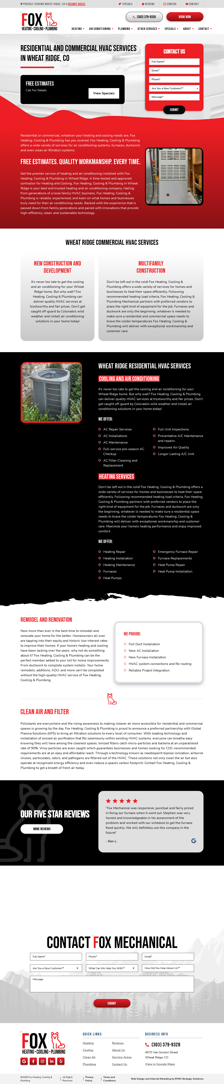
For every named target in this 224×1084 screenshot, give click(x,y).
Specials (127, 4)
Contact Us (119, 1064)
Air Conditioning (100, 29)
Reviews (149, 4)
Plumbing (124, 29)
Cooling (88, 1050)
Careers (171, 4)
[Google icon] (24, 1061)
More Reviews (42, 829)
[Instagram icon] (42, 1061)
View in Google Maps (160, 1064)
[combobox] (174, 88)
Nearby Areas (76, 4)
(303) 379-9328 (166, 1045)
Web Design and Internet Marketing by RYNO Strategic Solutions (167, 1078)
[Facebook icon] (33, 1061)
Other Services (147, 29)
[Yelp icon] (60, 1061)
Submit (174, 109)
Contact (194, 4)
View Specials (104, 93)
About (187, 29)
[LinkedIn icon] (51, 1061)
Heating (77, 29)
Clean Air (89, 1057)
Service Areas (122, 1057)
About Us (118, 1050)
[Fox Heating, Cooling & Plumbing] (38, 20)
